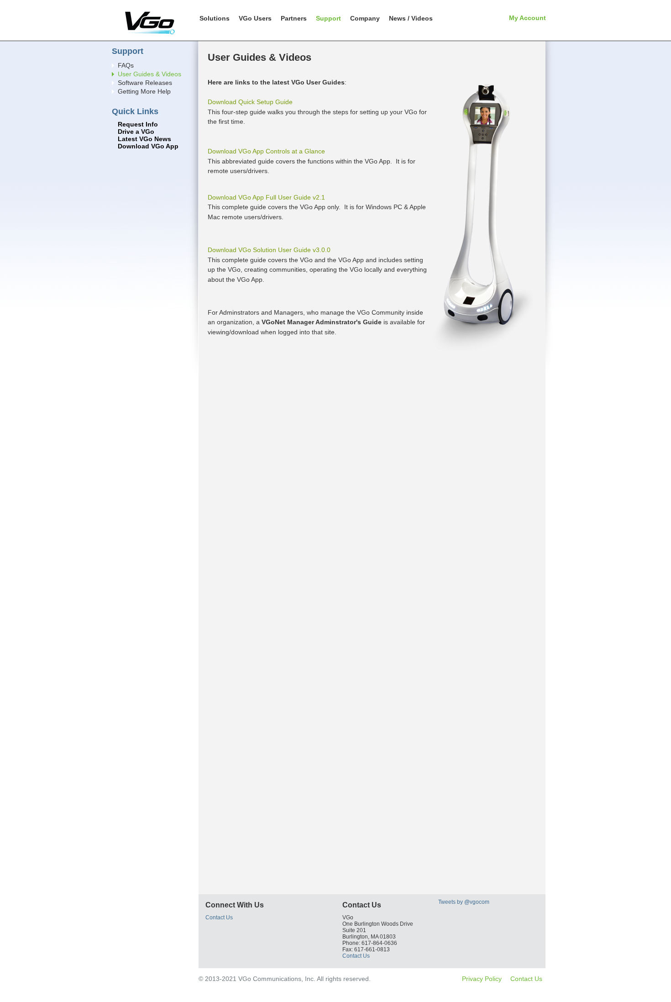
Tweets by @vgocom (463, 902)
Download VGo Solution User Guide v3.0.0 (269, 249)
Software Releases (145, 82)
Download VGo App (148, 146)
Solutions (214, 18)
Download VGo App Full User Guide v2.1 (266, 197)
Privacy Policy (482, 978)
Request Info (138, 124)
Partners (294, 18)
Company (365, 18)
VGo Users (255, 18)
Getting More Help (144, 91)
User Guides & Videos (149, 74)
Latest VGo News (144, 139)
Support (328, 18)
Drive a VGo (136, 131)
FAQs (126, 65)
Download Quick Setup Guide (250, 101)
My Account (527, 17)
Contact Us (219, 917)
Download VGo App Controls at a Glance (266, 151)
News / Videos (411, 18)
